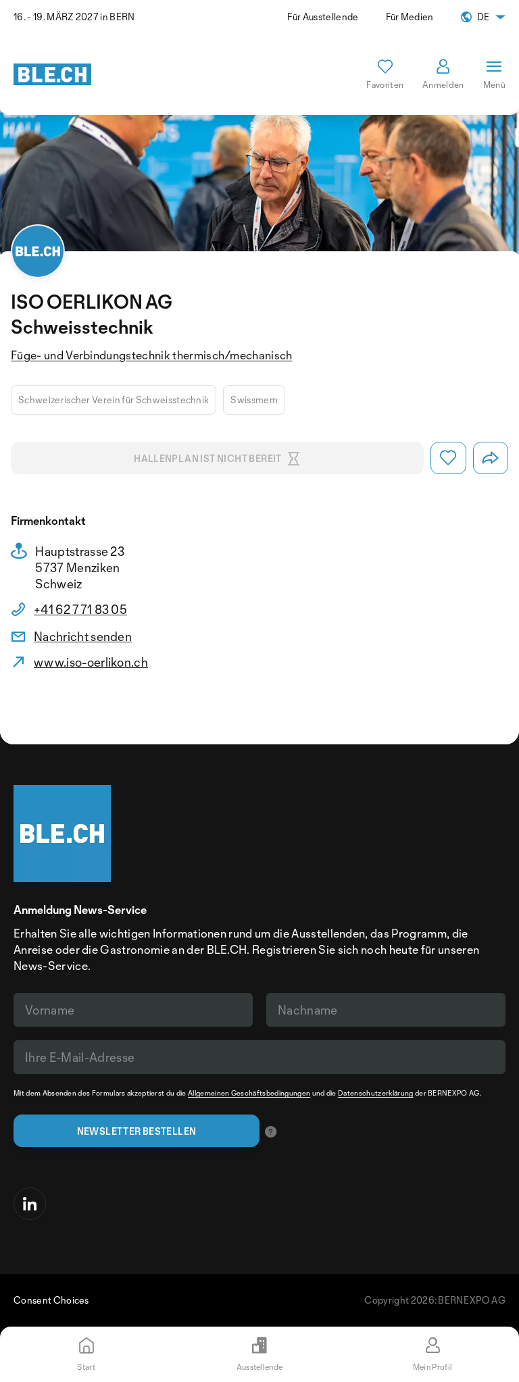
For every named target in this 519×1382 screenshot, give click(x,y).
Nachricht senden (83, 636)
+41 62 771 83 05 (80, 609)
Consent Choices (51, 1300)
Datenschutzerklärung (375, 1093)
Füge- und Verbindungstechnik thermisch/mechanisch (152, 355)
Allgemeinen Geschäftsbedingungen (249, 1093)
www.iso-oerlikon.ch (91, 662)
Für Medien (410, 16)
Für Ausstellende (322, 16)
